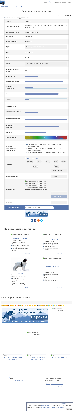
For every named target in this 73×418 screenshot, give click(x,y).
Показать (54, 176)
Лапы (63, 161)
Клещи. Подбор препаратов (60, 357)
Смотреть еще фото (58, 193)
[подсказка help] (11, 47)
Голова (39, 161)
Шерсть (35, 166)
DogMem (45, 2)
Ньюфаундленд (53, 239)
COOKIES (63, 403)
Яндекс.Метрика (45, 405)
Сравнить (27, 253)
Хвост (56, 161)
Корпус (48, 161)
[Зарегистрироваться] (57, 2)
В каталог (58, 202)
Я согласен (69, 409)
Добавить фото (56, 196)
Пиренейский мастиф (52, 266)
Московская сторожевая (20, 238)
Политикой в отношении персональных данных (51, 407)
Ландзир (20, 273)
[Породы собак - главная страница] (2, 2)
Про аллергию (18, 380)
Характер (30, 161)
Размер (57, 166)
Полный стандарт (57, 170)
